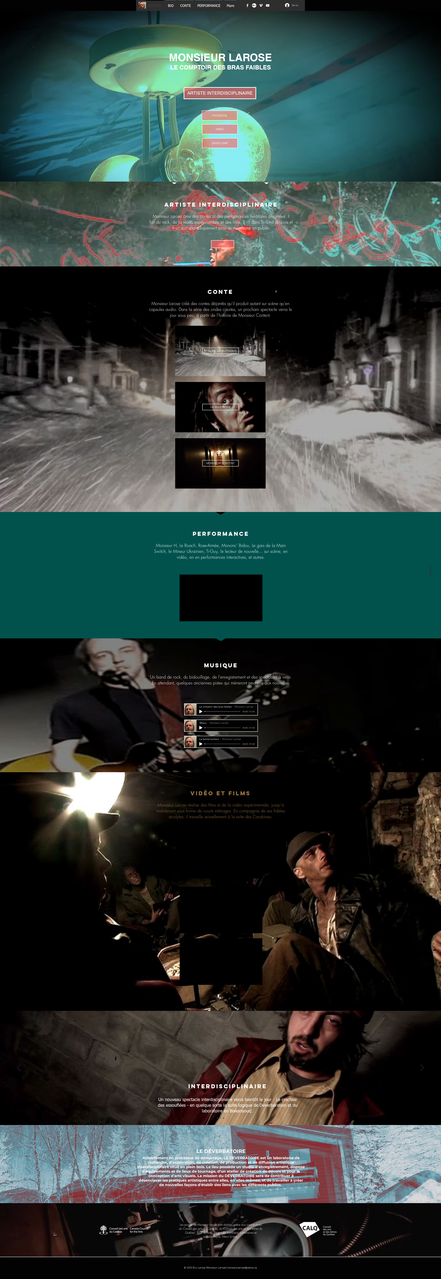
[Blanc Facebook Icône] (247, 5)
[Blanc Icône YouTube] (267, 5)
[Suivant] (422, 1068)
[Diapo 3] (223, 1118)
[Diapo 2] (220, 1118)
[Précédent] (19, 1068)
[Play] (200, 711)
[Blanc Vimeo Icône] (261, 5)
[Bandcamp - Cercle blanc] (254, 5)
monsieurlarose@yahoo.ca (242, 1267)
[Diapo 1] (217, 1118)
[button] (220, 129)
